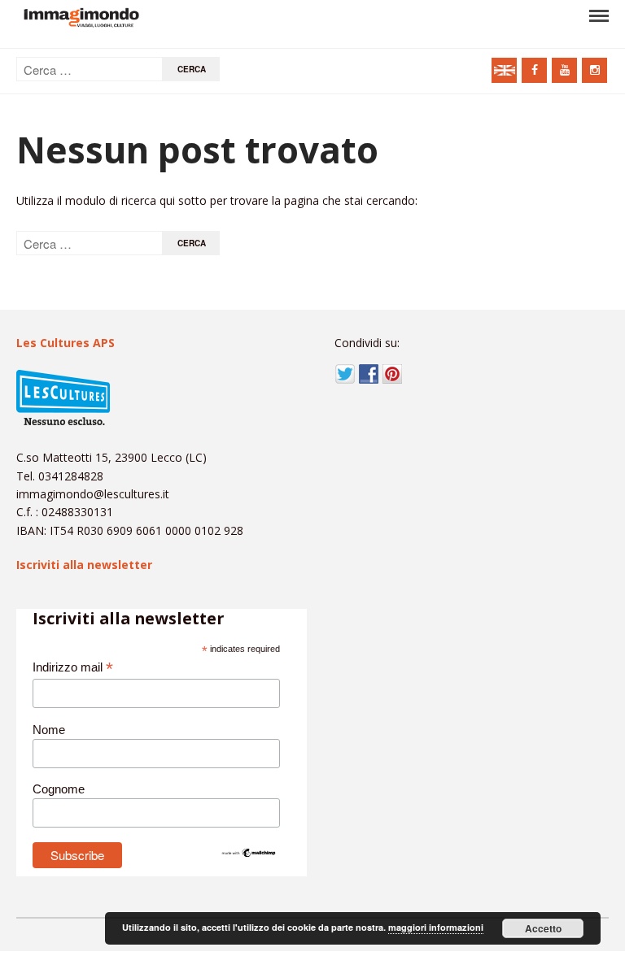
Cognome (59, 789)
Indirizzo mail (73, 667)
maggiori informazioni (435, 927)
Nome (49, 730)
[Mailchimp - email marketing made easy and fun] (249, 854)
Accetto (543, 928)
